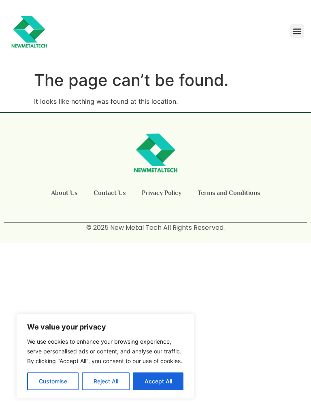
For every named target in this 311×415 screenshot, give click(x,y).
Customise (53, 381)
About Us (64, 193)
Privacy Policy (161, 193)
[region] (105, 356)
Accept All (158, 381)
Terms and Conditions (229, 193)
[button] (297, 31)
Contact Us (110, 193)
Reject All (106, 381)
